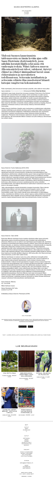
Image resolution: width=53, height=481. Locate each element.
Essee (26, 440)
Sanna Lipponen (41, 377)
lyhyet (26, 13)
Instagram (26, 468)
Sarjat (26, 445)
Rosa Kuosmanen (23, 378)
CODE (29, 476)
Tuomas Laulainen (6, 375)
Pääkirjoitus (26, 443)
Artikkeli (26, 438)
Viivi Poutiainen (26, 456)
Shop (26, 465)
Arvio (26, 439)
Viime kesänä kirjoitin (17, 91)
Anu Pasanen (26, 10)
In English (26, 429)
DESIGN (24, 476)
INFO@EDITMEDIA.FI (26, 462)
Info (26, 428)
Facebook (26, 466)
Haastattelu (26, 442)
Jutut (26, 427)
